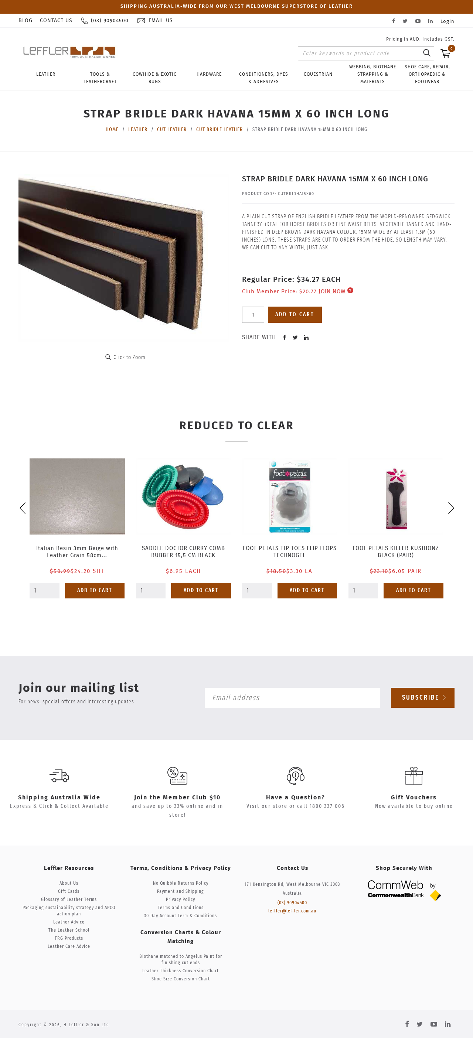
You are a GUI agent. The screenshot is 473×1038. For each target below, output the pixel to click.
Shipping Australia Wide (59, 797)
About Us (68, 883)
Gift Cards (68, 891)
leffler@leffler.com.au (292, 911)
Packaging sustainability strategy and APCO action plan (69, 910)
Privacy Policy (180, 899)
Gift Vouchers (414, 797)
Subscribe (422, 697)
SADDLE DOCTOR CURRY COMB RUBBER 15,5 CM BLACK (183, 552)
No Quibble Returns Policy (180, 883)
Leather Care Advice (69, 946)
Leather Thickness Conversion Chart (180, 971)
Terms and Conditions (181, 907)
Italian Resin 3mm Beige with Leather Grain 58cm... (77, 552)
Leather (45, 74)
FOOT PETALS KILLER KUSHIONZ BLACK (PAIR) (396, 552)
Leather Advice (69, 922)
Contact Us (56, 20)
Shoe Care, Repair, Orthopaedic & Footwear (427, 74)
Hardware (209, 74)
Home (112, 129)
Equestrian (318, 74)
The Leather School (68, 930)
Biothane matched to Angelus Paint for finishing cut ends (180, 959)
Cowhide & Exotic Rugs (155, 78)
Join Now (332, 291)
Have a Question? (295, 797)
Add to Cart (94, 590)
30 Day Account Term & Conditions (180, 916)
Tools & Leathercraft (100, 78)
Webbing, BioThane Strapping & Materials (372, 74)
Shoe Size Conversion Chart (181, 979)
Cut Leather (172, 129)
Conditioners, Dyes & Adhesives (263, 78)
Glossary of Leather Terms (69, 899)
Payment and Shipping (180, 891)
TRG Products (69, 938)
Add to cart (294, 314)
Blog (25, 20)
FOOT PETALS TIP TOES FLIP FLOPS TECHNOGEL (290, 552)
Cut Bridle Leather (219, 129)
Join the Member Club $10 (177, 797)
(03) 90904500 (292, 903)
